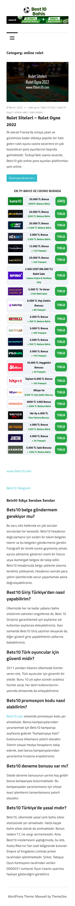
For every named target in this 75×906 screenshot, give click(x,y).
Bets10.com (15, 716)
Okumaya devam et (21, 178)
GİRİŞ (61, 201)
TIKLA (61, 213)
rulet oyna (33, 107)
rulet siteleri (36, 112)
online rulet (20, 112)
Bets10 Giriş (48, 107)
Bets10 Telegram (18, 488)
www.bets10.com (19, 471)
